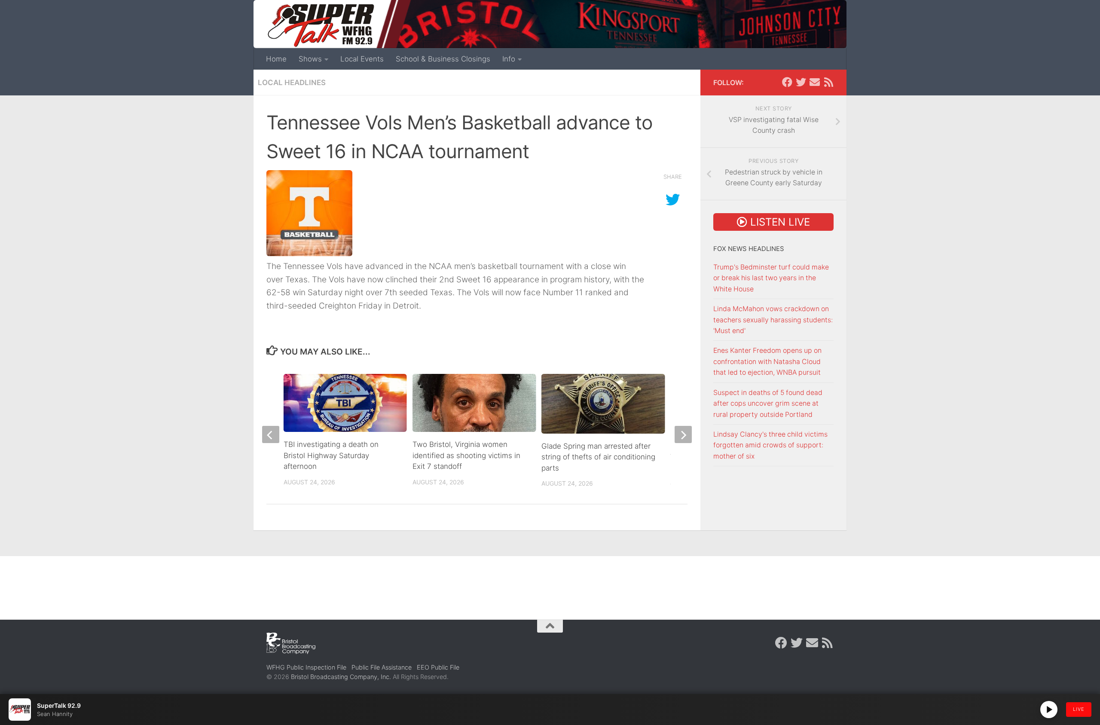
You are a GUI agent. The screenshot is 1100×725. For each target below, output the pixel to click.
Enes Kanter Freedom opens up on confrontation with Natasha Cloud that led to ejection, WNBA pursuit (767, 361)
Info (508, 59)
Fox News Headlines (748, 249)
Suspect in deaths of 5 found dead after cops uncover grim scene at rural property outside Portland (767, 404)
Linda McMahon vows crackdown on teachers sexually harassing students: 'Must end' (773, 320)
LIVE (1079, 709)
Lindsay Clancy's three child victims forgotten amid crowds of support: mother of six (770, 445)
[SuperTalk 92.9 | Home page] (320, 25)
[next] (683, 434)
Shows (310, 59)
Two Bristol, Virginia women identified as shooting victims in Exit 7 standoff (466, 455)
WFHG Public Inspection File (306, 667)
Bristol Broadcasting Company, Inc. (341, 676)
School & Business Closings (443, 59)
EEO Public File (438, 667)
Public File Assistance (381, 667)
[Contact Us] (815, 82)
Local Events (362, 59)
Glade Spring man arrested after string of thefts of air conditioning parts (598, 457)
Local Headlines (292, 82)
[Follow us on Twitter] (801, 82)
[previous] (270, 434)
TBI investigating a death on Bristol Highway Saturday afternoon (331, 455)
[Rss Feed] (828, 82)
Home (276, 59)
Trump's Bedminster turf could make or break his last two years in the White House (771, 278)
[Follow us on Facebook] (787, 82)
